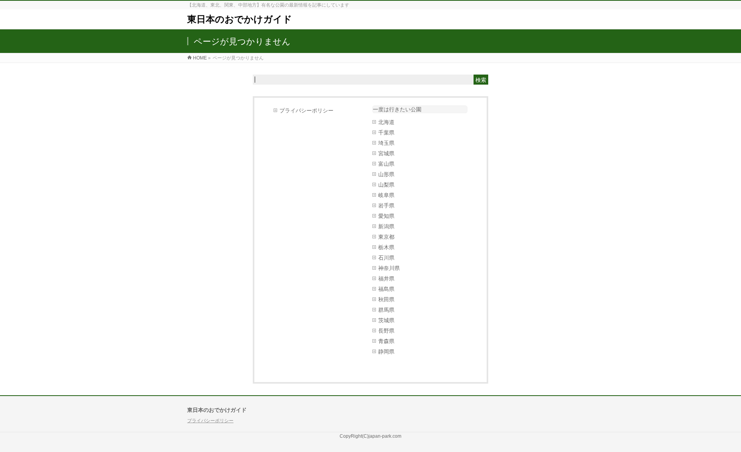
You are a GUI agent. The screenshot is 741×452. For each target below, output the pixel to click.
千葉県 (386, 132)
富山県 (386, 164)
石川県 (386, 258)
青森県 (386, 341)
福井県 (386, 278)
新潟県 (386, 226)
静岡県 (386, 351)
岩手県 (386, 205)
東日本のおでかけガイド (239, 19)
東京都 (386, 237)
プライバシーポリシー (306, 110)
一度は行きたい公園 (397, 109)
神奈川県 (389, 268)
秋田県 (386, 299)
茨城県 (386, 320)
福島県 (386, 289)
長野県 (386, 331)
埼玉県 (386, 143)
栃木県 (386, 247)
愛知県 (386, 216)
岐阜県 (386, 195)
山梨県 (386, 185)
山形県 (386, 174)
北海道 (386, 122)
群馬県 (386, 310)
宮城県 (386, 153)
